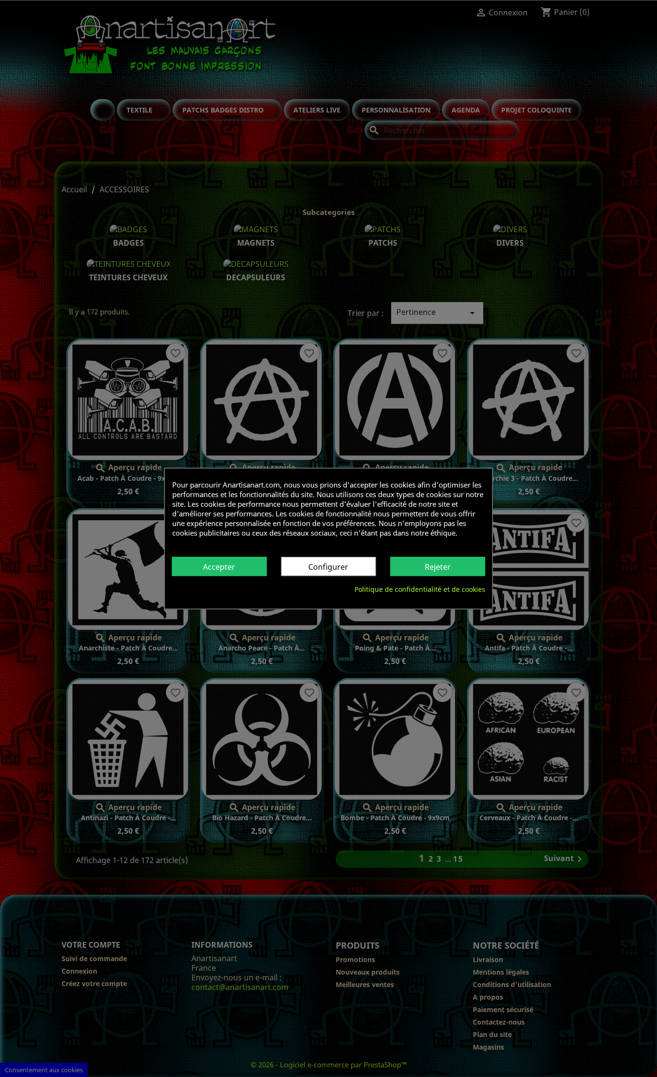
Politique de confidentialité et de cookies (419, 589)
